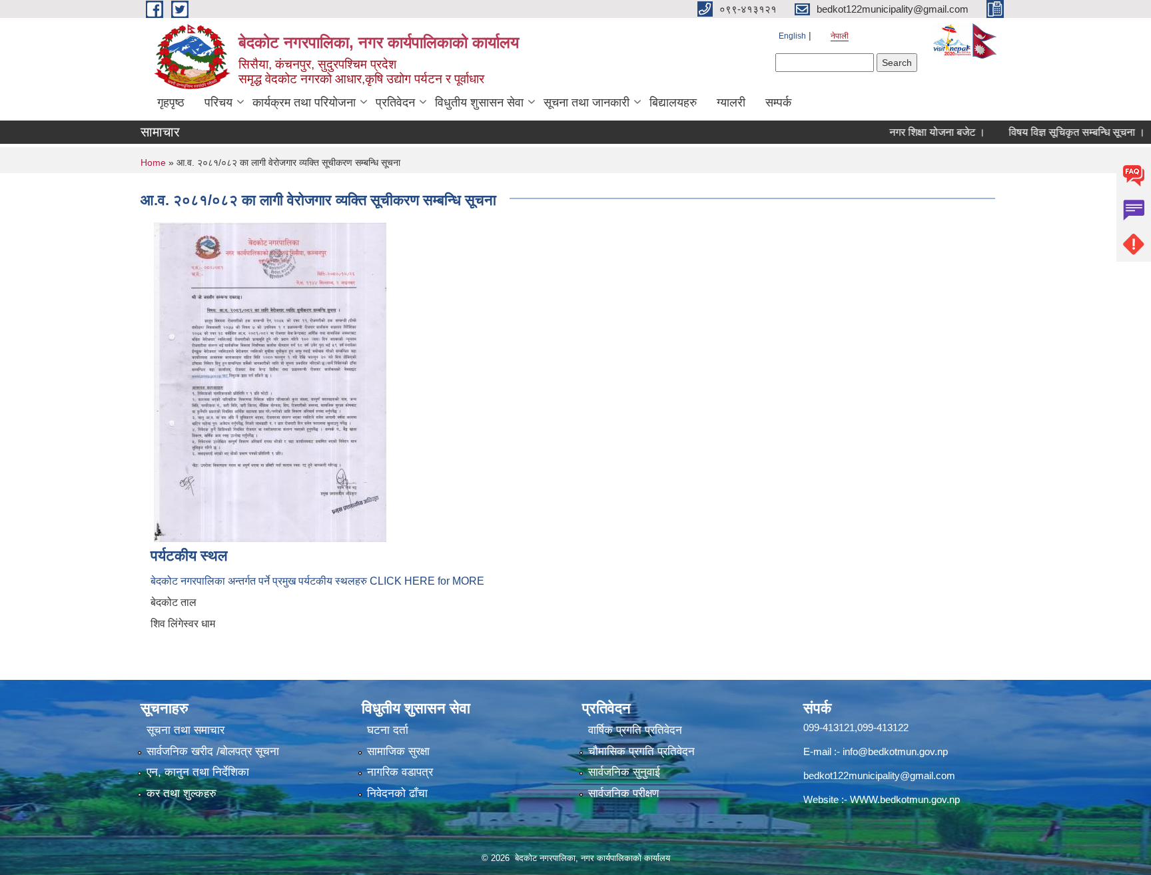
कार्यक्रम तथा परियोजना (304, 102)
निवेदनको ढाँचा (397, 793)
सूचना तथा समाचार (185, 730)
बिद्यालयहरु (673, 102)
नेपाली (840, 36)
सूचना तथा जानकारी (586, 102)
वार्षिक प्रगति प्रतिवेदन (635, 730)
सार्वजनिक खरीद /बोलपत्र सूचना (213, 751)
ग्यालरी (731, 102)
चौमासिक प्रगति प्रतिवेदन (641, 751)
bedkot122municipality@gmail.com (879, 775)
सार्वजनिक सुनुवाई (624, 772)
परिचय (218, 102)
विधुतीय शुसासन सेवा (479, 102)
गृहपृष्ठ (171, 102)
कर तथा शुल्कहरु (181, 793)
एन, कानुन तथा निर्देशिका (198, 772)
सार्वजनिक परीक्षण (623, 793)
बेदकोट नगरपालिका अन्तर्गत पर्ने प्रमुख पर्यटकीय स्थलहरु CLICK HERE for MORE (317, 581)
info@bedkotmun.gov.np (895, 751)
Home (153, 162)
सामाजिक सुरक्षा (398, 751)
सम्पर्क (778, 102)
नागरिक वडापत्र (400, 772)
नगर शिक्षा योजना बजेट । (917, 132)
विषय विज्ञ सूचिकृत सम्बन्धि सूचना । (1056, 132)
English (792, 36)
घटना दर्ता (387, 730)
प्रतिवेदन (395, 102)
